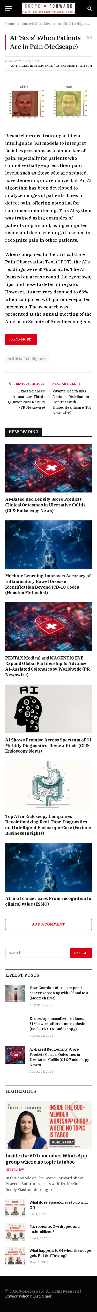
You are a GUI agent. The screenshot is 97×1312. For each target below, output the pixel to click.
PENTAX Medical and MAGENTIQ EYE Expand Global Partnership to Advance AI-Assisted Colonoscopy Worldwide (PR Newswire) (47, 666)
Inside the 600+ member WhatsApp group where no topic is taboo (46, 1159)
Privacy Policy (17, 1296)
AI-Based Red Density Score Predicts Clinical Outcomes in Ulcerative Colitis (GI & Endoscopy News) (45, 505)
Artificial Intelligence (27, 359)
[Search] (89, 8)
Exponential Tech (76, 65)
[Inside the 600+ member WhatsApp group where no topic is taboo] (48, 1125)
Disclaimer (42, 1296)
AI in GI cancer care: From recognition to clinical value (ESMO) (48, 901)
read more (21, 339)
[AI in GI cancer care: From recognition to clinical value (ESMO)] (48, 867)
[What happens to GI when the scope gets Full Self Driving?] (15, 1256)
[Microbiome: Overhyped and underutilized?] (15, 1232)
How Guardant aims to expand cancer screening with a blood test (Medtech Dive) (58, 992)
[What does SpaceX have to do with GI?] (15, 1208)
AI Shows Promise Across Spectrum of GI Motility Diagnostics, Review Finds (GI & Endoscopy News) (48, 745)
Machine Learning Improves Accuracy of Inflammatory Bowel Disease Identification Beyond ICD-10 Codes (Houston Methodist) (48, 584)
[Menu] (8, 8)
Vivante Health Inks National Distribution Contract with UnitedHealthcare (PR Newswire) (72, 402)
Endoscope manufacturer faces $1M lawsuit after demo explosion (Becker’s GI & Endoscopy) (58, 1023)
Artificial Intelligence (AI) (35, 65)
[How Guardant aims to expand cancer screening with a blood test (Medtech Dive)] (15, 993)
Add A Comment (48, 924)
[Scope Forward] (48, 8)
